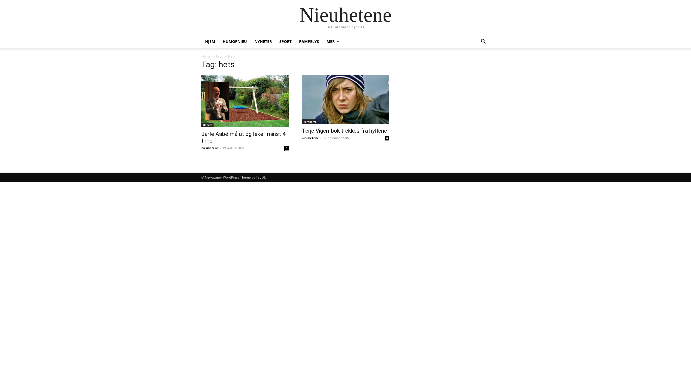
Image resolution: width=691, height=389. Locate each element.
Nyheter (263, 41)
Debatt (207, 125)
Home (206, 56)
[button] (483, 42)
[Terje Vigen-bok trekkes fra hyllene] (345, 99)
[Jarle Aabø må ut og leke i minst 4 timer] (245, 101)
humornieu (235, 41)
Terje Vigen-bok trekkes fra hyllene (344, 131)
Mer (331, 41)
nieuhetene (210, 148)
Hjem (210, 41)
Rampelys (309, 41)
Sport (285, 41)
